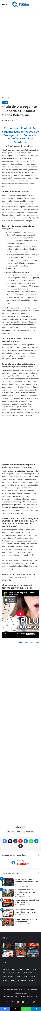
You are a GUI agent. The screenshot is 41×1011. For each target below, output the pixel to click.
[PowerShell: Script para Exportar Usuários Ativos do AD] (8, 882)
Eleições (12, 973)
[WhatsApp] (31, 841)
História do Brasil (8, 976)
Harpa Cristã (28, 973)
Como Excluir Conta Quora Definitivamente (26, 920)
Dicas (4, 973)
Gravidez (21, 827)
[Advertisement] (20, 31)
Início (5, 98)
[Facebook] (5, 841)
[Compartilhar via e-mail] (20, 846)
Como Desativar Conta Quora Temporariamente (25, 911)
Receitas (5, 980)
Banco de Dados (17, 969)
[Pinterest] (20, 841)
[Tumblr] (15, 841)
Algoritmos (6, 969)
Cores (34, 969)
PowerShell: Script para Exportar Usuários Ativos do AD (26, 881)
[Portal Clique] (20, 4)
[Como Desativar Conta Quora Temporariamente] (8, 913)
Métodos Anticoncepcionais (21, 832)
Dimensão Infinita (32, 996)
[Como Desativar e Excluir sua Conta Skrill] (8, 903)
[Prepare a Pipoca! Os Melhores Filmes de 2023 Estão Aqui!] (33, 953)
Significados (22, 980)
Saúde (10, 98)
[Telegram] (36, 841)
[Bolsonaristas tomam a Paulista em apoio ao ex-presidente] (8, 893)
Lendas (25, 976)
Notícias (33, 976)
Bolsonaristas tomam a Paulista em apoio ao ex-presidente (25, 892)
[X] (10, 841)
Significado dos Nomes (10, 996)
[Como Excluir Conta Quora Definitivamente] (8, 922)
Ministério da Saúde (31, 642)
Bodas (27, 969)
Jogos (18, 976)
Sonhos (31, 980)
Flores (19, 973)
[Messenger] (26, 841)
